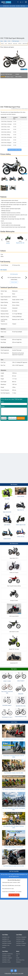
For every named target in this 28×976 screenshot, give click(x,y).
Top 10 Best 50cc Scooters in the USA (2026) (13, 773)
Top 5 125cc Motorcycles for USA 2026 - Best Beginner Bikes (13, 809)
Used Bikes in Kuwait (6, 962)
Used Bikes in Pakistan (20, 939)
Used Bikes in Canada (6, 941)
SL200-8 (8, 243)
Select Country (18, 2)
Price (2, 43)
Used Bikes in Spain (6, 960)
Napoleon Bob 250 (20, 243)
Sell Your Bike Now (14, 895)
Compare (17, 74)
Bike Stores (23, 6)
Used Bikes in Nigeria (6, 955)
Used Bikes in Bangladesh (21, 937)
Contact (17, 958)
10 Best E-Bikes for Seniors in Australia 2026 (13, 847)
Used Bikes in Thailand (20, 945)
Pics (6, 43)
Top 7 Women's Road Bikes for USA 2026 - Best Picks (13, 789)
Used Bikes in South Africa (7, 953)
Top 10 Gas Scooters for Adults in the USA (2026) (13, 866)
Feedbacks (18, 962)
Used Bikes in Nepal (20, 941)
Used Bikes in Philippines (21, 943)
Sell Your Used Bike (14, 871)
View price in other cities (14, 150)
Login (22, 2)
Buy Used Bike (12, 6)
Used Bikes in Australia (6, 943)
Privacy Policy (21, 960)
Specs (19, 43)
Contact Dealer (14, 282)
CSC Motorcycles (14, 274)
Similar (10, 43)
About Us (18, 953)
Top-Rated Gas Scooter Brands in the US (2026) (14, 739)
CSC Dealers (3, 270)
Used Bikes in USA (5, 937)
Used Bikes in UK (5, 939)
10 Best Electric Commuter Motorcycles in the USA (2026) (13, 756)
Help (17, 955)
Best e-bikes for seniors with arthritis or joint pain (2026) (14, 827)
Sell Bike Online (6, 6)
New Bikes (18, 6)
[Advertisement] (14, 22)
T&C (17, 960)
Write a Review (18, 76)
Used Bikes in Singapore (7, 958)
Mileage (15, 43)
